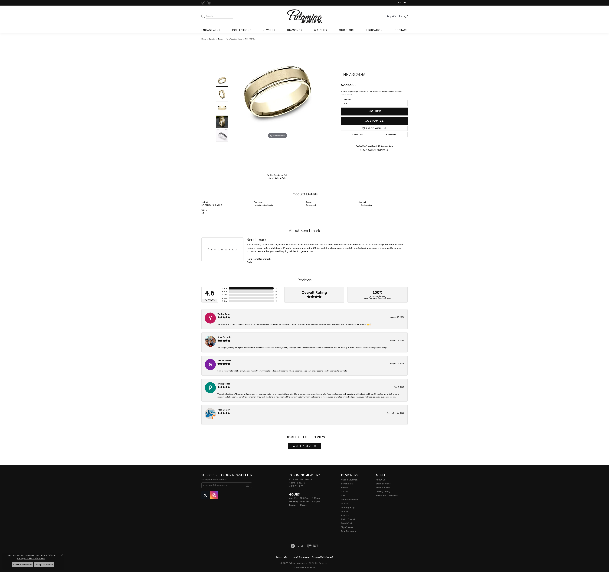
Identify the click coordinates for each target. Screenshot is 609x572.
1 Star (224, 301)
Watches (320, 30)
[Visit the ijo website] (312, 546)
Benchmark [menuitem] (347, 483)
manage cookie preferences (31, 558)
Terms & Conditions (300, 557)
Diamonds (294, 30)
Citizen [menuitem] (344, 491)
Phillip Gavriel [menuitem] (348, 519)
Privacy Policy (383, 491)
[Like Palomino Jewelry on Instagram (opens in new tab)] (209, 3)
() (276, 288)
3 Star (224, 295)
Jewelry (269, 30)
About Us (380, 479)
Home (203, 39)
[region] (277, 107)
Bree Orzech (224, 337)
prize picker (223, 383)
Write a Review (304, 445)
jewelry (212, 39)
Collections (241, 30)
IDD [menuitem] (343, 495)
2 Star (224, 298)
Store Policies (383, 487)
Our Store (346, 30)
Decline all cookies (22, 564)
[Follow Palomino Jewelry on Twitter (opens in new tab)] (203, 3)
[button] (402, 3)
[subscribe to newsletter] (247, 485)
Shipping (357, 134)
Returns (391, 134)
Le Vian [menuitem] (344, 503)
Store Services (383, 483)
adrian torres (224, 360)
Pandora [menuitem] (345, 515)
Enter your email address (213, 479)
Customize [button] (374, 120)
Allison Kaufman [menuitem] (349, 479)
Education (374, 30)
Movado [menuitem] (345, 511)
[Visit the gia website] (297, 546)
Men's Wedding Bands (234, 39)
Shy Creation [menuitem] (347, 527)
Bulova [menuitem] (344, 487)
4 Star (224, 291)
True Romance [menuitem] (348, 531)
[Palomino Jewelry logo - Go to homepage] (304, 16)
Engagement (210, 30)
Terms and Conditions (387, 495)
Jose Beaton (223, 409)
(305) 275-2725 (277, 177)
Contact (401, 30)
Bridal (220, 39)
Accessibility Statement (322, 557)
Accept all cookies (44, 564)
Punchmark (310, 568)
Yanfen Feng (223, 314)
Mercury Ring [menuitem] (347, 507)
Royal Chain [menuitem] (347, 523)
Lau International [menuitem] (349, 499)
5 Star (224, 288)
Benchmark (311, 205)
